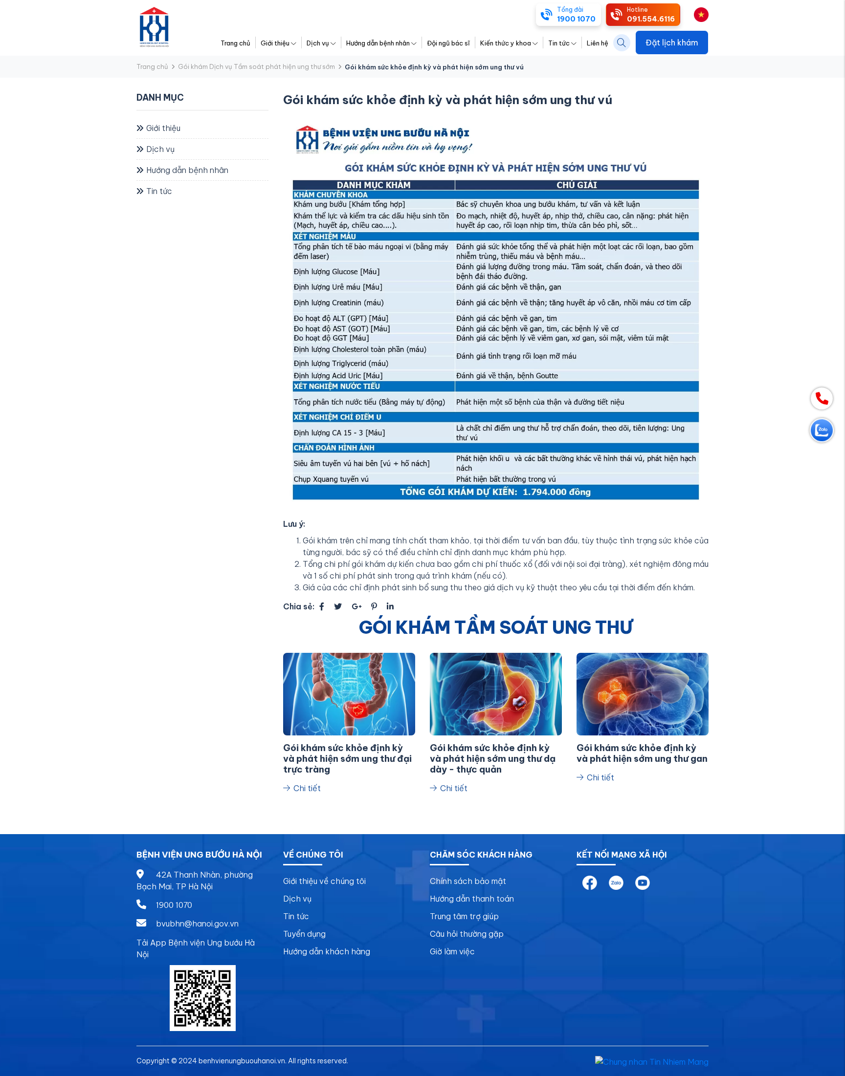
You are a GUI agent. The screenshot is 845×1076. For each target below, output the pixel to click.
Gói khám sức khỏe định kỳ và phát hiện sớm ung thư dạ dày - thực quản (493, 758)
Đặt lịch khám (671, 42)
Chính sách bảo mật (468, 881)
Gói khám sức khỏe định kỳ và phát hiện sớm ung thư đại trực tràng (347, 758)
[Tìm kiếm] (621, 42)
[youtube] (642, 882)
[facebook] (589, 882)
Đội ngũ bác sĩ (448, 43)
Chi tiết (306, 788)
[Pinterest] (374, 606)
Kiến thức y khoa (505, 43)
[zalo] (616, 882)
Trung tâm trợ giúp (464, 916)
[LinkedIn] (390, 606)
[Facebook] (321, 606)
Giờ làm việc (452, 951)
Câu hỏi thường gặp (467, 934)
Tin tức (559, 43)
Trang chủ (235, 43)
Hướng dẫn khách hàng (326, 951)
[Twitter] (338, 606)
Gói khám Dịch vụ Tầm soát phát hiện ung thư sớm (256, 66)
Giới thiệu (275, 43)
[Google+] (356, 606)
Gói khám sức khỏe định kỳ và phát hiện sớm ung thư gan (642, 753)
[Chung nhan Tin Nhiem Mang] (652, 1061)
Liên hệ (597, 43)
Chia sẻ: (298, 606)
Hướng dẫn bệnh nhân (378, 43)
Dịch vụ (318, 43)
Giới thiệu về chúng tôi (324, 881)
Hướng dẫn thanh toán (472, 899)
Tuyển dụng (304, 934)
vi (689, 14)
